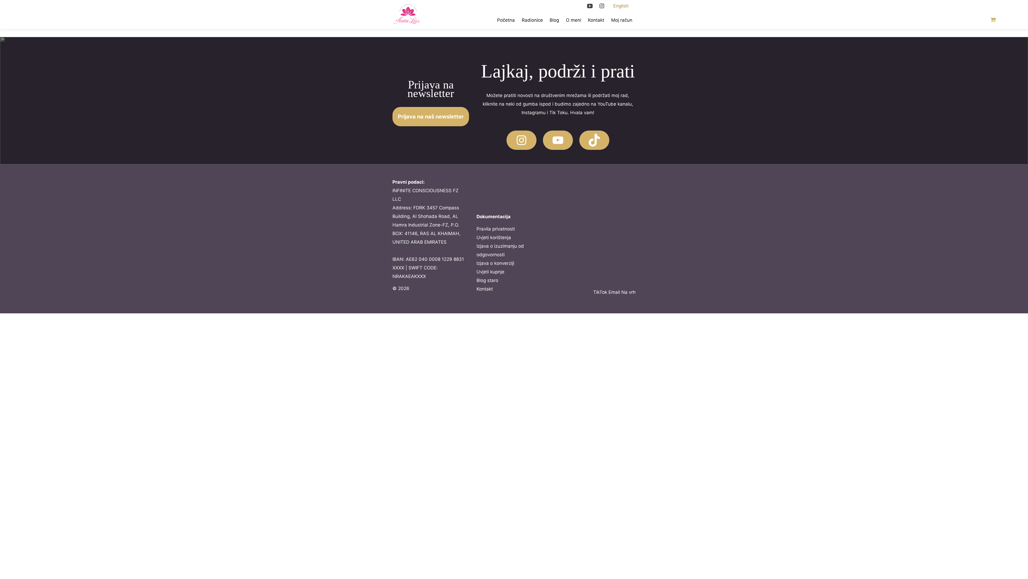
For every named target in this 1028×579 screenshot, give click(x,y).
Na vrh (628, 292)
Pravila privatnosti (496, 229)
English (621, 6)
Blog (554, 20)
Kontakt (596, 20)
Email (614, 292)
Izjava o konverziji (495, 263)
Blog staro (487, 280)
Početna (506, 20)
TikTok (600, 292)
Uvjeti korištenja (494, 237)
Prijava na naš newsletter (431, 116)
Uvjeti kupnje (490, 271)
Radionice (532, 20)
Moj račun (621, 20)
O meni (573, 20)
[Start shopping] (992, 20)
